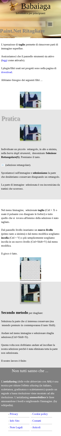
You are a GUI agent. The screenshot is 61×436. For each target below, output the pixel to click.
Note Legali (16, 427)
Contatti (36, 420)
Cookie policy (40, 413)
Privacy (14, 413)
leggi (5, 60)
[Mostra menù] (50, 24)
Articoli (36, 427)
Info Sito (14, 420)
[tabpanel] (35, 6)
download (6, 72)
